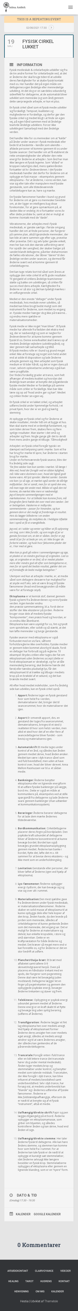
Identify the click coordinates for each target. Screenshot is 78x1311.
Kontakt (64, 1281)
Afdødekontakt (17, 1270)
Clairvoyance (44, 1270)
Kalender (23, 1214)
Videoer (65, 1270)
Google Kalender (47, 1214)
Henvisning (21, 1291)
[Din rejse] (16, 7)
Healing (13, 1281)
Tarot (29, 1281)
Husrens (46, 1281)
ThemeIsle (51, 1301)
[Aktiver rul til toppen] (69, 1302)
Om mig (40, 1291)
